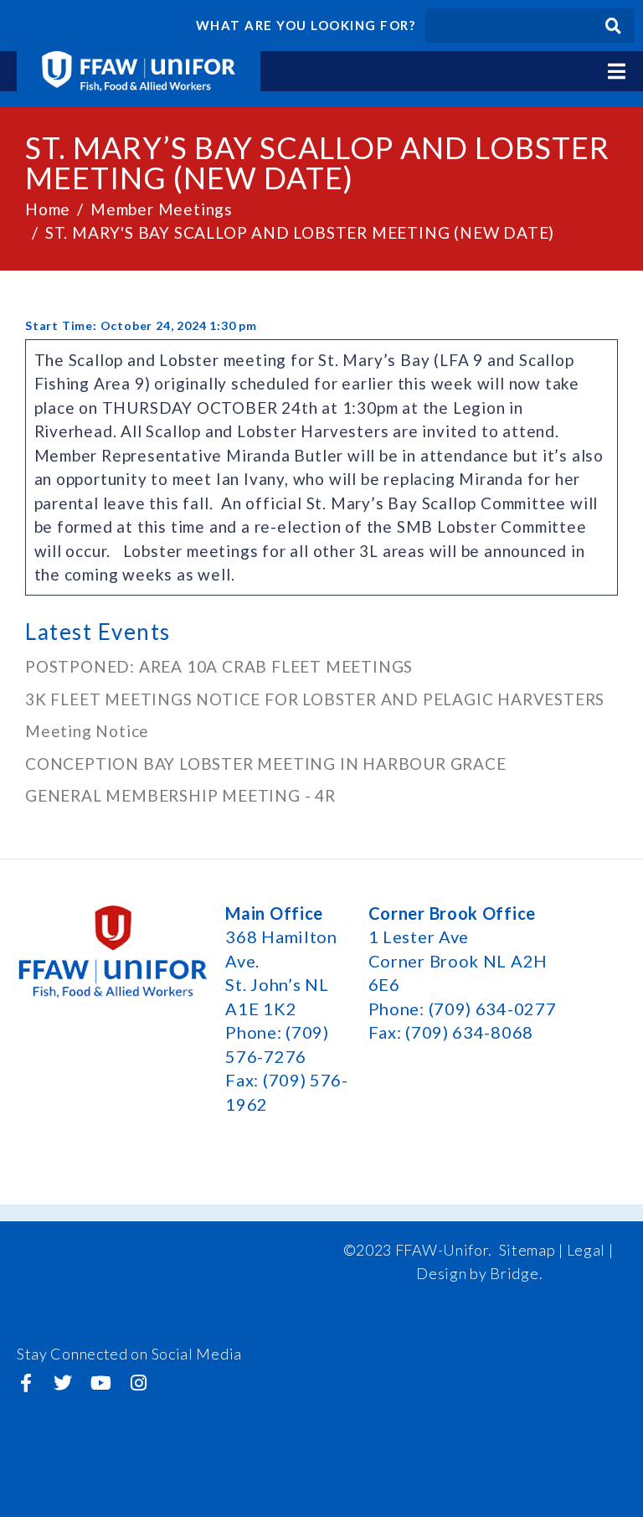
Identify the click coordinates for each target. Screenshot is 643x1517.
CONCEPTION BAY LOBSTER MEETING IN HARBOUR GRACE (266, 763)
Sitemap (527, 1250)
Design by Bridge (477, 1273)
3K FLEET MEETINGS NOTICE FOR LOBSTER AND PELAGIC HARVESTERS (314, 699)
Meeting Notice (87, 730)
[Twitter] (63, 1383)
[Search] (613, 25)
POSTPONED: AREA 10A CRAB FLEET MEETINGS (219, 666)
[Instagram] (138, 1383)
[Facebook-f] (26, 1383)
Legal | (590, 1250)
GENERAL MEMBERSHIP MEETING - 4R (180, 795)
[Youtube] (101, 1383)
